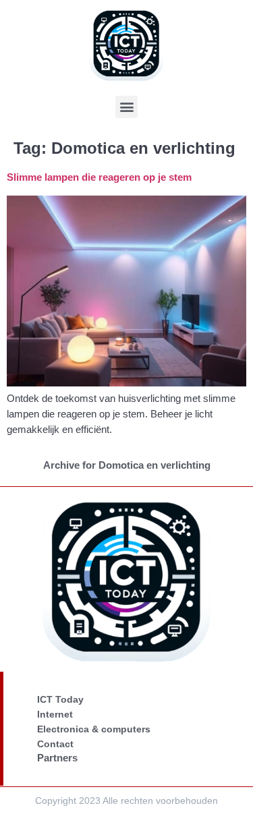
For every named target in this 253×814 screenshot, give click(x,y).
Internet (55, 714)
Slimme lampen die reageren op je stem (99, 177)
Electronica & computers (93, 729)
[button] (126, 107)
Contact (55, 743)
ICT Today (60, 699)
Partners (57, 757)
